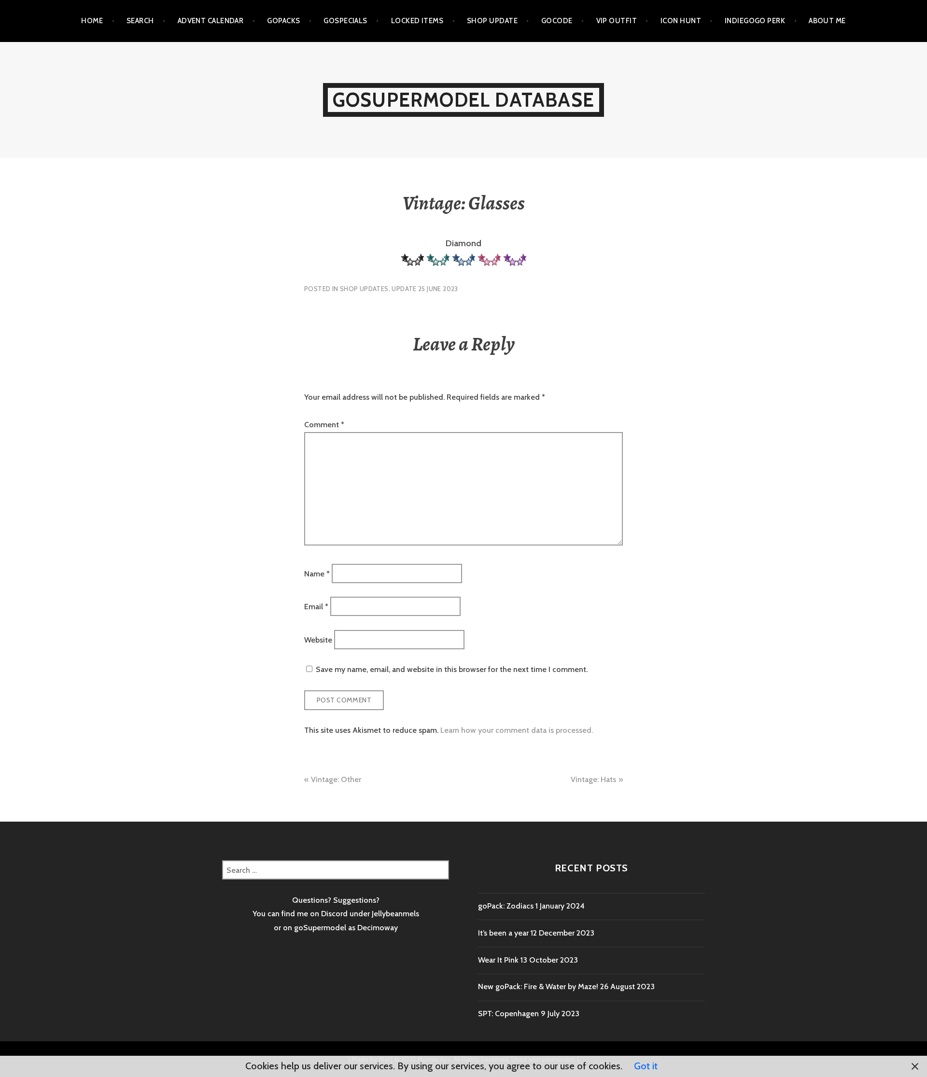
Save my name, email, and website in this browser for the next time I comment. (452, 669)
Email (316, 606)
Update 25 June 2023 (425, 289)
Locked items (417, 20)
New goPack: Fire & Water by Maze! (538, 986)
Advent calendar (211, 20)
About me (827, 20)
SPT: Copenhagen (508, 1013)
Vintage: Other (336, 779)
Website (318, 639)
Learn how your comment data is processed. (516, 730)
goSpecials (345, 20)
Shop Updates (364, 289)
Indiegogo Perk (755, 20)
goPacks (283, 20)
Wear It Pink (498, 960)
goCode (557, 20)
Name (317, 573)
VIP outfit (616, 20)
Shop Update (492, 20)
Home (92, 20)
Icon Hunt (680, 20)
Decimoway (377, 927)
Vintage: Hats (593, 779)
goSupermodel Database (463, 100)
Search (140, 20)
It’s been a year (503, 932)
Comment (324, 424)
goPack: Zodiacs (506, 905)
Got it (646, 1066)
